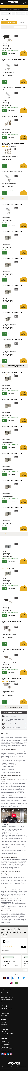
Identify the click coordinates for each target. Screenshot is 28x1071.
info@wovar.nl (7, 1045)
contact (7, 922)
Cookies (8, 1066)
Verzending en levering (6, 995)
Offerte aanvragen (5, 1013)
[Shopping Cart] (26, 2)
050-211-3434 (6, 1047)
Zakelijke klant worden (6, 1008)
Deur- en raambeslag (21, 13)
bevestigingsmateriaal (6, 902)
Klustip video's (4, 1029)
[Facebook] (2, 1054)
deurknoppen (18, 894)
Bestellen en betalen (6, 992)
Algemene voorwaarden (21, 1066)
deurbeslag (20, 791)
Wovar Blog (4, 1015)
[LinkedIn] (8, 1054)
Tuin (14, 13)
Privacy (3, 1066)
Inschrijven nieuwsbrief (7, 1033)
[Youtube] (5, 1054)
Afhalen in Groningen (6, 999)
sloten (2, 917)
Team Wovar (4, 1024)
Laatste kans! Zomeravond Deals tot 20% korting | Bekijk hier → (14, 9)
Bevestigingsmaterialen (6, 13)
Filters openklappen (9, 22)
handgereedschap (13, 803)
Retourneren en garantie (7, 997)
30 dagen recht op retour (14, 6)
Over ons (3, 1022)
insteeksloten (8, 919)
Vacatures (3, 1031)
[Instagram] (11, 1054)
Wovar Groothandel (6, 1011)
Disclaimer (13, 1066)
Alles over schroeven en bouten (9, 1027)
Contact (3, 1002)
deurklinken (11, 894)
